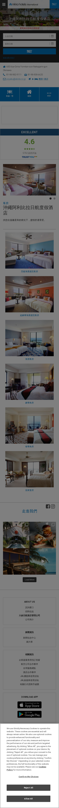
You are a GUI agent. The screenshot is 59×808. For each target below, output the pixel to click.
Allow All (28, 799)
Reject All (28, 788)
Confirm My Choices (28, 777)
